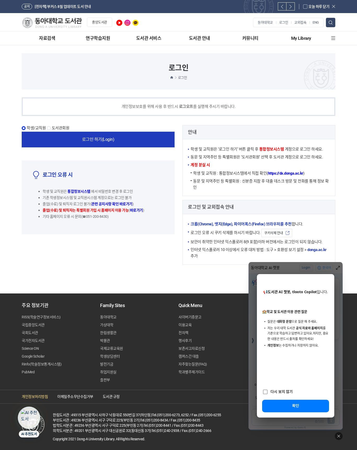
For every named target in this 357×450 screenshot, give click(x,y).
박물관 (105, 340)
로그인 (283, 22)
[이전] (282, 6)
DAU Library (52, 23)
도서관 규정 (111, 397)
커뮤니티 (250, 38)
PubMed (28, 372)
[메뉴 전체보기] (333, 38)
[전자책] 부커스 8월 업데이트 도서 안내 (63, 6)
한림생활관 (108, 333)
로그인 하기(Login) (98, 139)
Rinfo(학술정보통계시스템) (41, 364)
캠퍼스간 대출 (189, 356)
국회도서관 (30, 333)
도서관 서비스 (149, 38)
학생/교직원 (36, 128)
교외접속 (300, 22)
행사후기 (185, 340)
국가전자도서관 (33, 340)
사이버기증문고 (190, 317)
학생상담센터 (110, 356)
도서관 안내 (199, 38)
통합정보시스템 (78, 191)
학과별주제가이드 (192, 372)
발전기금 (106, 364)
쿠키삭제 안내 (273, 233)
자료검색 (47, 38)
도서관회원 (61, 128)
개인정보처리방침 (35, 397)
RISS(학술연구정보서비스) (41, 317)
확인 (295, 405)
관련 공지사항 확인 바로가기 (112, 204)
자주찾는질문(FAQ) (193, 364)
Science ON (30, 348)
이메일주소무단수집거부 (75, 397)
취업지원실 (108, 372)
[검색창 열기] (330, 22)
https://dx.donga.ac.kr (285, 173)
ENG (316, 22)
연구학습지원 (98, 38)
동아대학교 (265, 22)
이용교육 (185, 325)
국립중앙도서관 (33, 325)
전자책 (183, 333)
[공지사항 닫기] (333, 6)
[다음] (290, 6)
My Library (301, 38)
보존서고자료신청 (192, 348)
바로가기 (136, 210)
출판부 (105, 380)
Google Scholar (33, 356)
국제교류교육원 (111, 348)
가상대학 (106, 325)
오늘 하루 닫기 (318, 6)
